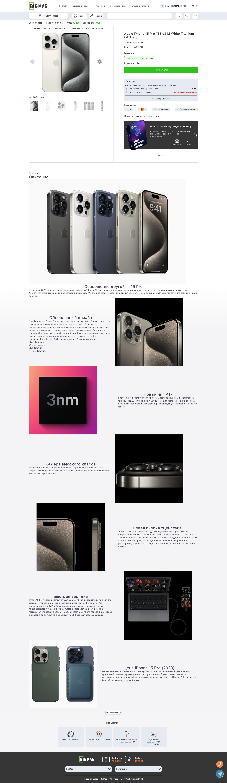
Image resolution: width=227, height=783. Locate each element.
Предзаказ (161, 70)
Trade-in (82, 16)
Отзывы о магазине (140, 6)
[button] (99, 61)
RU (193, 6)
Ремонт (98, 16)
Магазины (100, 6)
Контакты (63, 6)
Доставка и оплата (82, 6)
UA (197, 6)
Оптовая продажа (118, 6)
